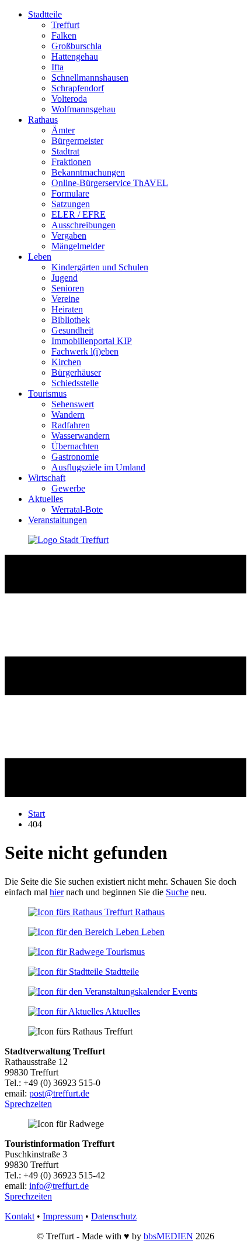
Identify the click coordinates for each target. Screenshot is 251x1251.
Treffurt (65, 25)
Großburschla (76, 46)
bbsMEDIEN (168, 1236)
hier (57, 892)
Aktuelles (45, 499)
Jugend (64, 278)
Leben (39, 257)
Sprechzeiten (28, 1104)
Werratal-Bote (77, 509)
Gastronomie (75, 457)
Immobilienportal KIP (91, 341)
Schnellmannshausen (89, 78)
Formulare (70, 193)
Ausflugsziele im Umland (98, 467)
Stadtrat (65, 151)
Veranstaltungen (57, 520)
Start (36, 814)
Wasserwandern (80, 436)
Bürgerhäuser (76, 372)
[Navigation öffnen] (125, 794)
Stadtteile (45, 14)
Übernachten (75, 446)
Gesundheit (72, 330)
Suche (177, 892)
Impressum (63, 1216)
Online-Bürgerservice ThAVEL (109, 183)
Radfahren (70, 425)
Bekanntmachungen (88, 172)
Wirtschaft (46, 478)
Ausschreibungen (83, 225)
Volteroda (69, 99)
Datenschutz (114, 1216)
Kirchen (66, 362)
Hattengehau (74, 56)
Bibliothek (70, 320)
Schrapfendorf (77, 88)
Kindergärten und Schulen (99, 267)
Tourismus (47, 393)
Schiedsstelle (75, 383)
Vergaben (68, 235)
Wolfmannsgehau (83, 109)
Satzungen (70, 204)
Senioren (67, 288)
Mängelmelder (77, 246)
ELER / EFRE (78, 214)
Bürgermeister (77, 141)
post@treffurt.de (59, 1093)
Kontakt (19, 1216)
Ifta (57, 67)
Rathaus (43, 120)
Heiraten (67, 309)
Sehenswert (72, 404)
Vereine (65, 299)
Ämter (63, 130)
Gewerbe (68, 488)
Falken (63, 35)
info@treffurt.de (59, 1186)
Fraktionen (71, 162)
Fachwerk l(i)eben (84, 351)
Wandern (68, 415)
